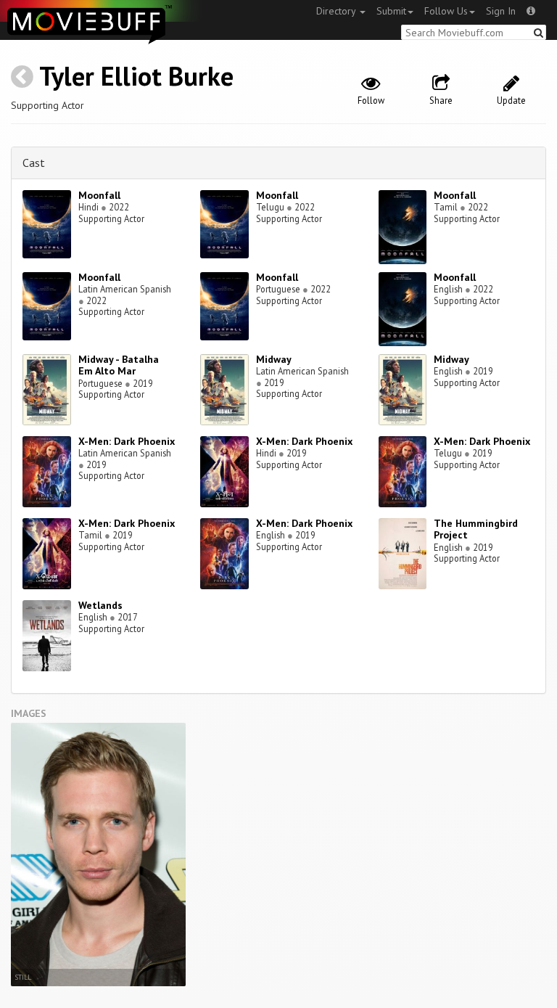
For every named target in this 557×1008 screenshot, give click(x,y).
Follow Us (446, 10)
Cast (33, 162)
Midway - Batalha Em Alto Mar (118, 365)
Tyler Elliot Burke (136, 76)
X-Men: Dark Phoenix (126, 441)
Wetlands (100, 605)
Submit (391, 10)
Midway (274, 359)
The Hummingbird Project (476, 529)
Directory (337, 10)
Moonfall (99, 195)
